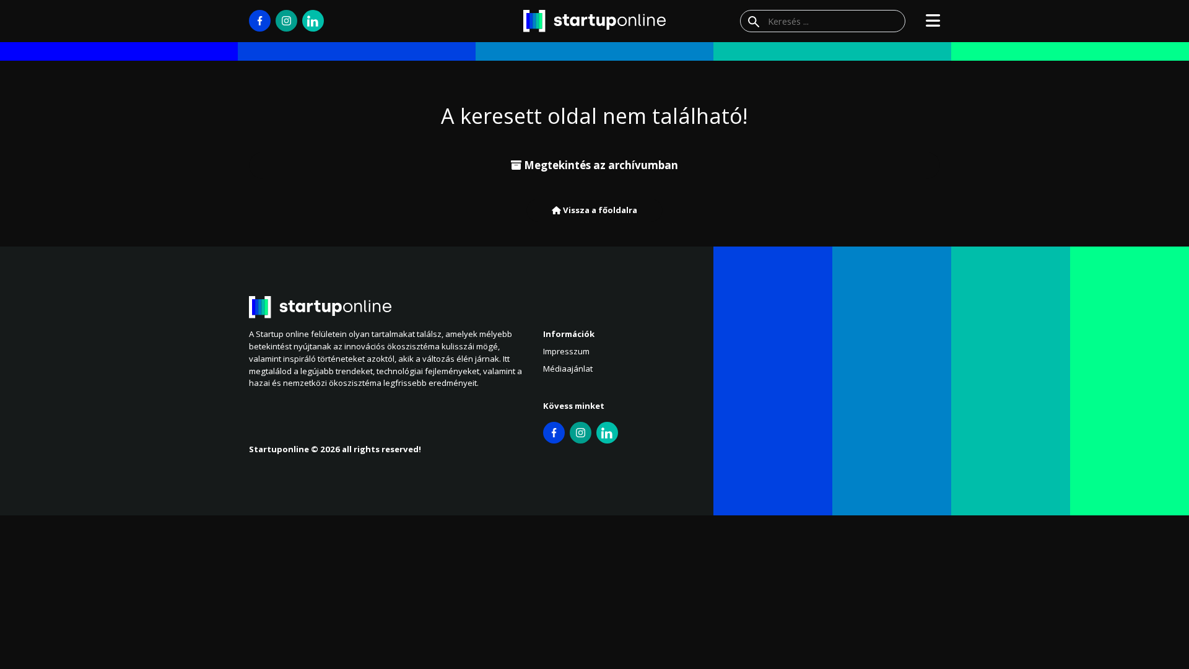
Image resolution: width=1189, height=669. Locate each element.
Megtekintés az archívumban (599, 165)
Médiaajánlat (568, 368)
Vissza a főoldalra (599, 210)
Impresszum (566, 351)
